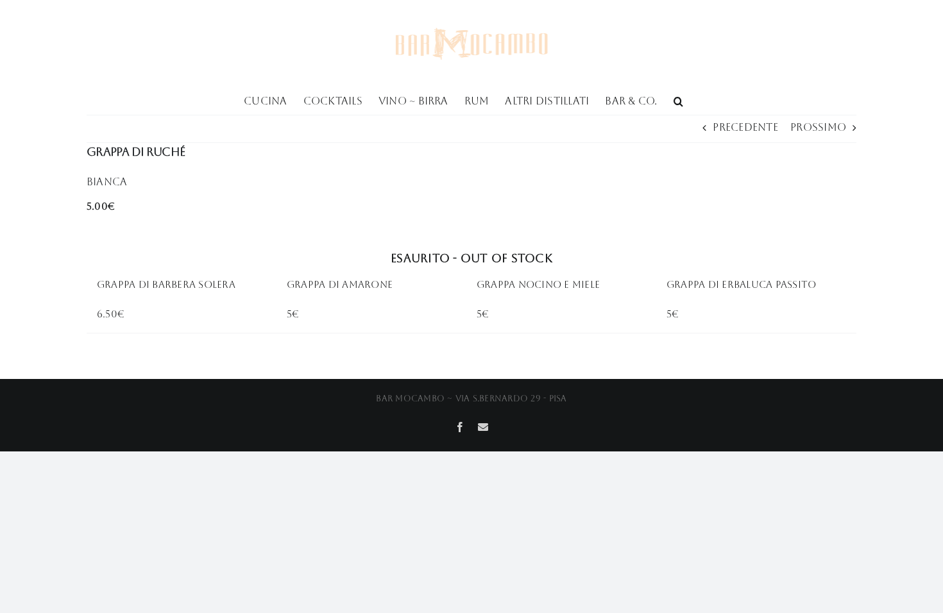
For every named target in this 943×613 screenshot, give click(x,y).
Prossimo (818, 127)
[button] (678, 100)
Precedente (745, 127)
